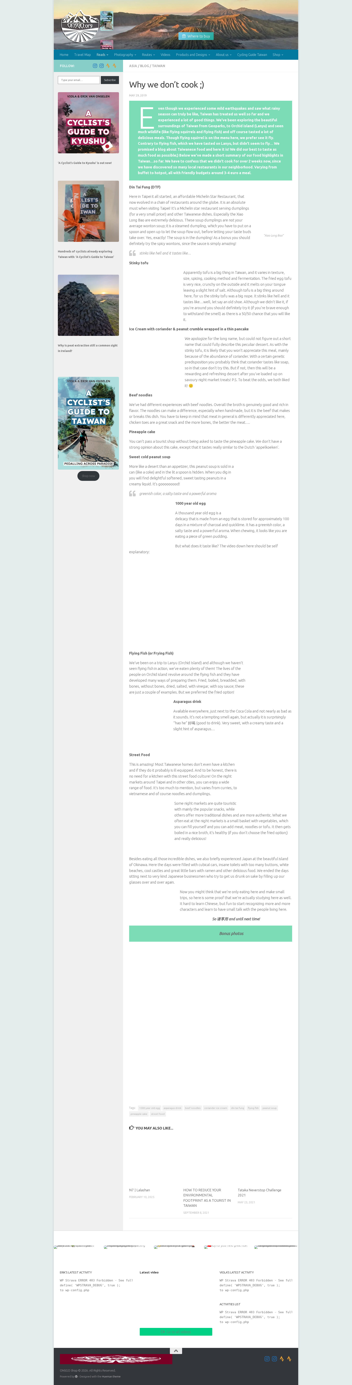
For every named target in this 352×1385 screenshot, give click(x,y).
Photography (123, 54)
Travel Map (82, 54)
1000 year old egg (149, 1108)
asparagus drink (172, 1108)
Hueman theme (111, 1376)
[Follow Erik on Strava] (108, 65)
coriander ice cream (215, 1108)
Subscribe (110, 80)
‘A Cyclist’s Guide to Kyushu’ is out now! (85, 163)
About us (222, 54)
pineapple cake (139, 1114)
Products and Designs (191, 54)
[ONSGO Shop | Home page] (80, 26)
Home (64, 54)
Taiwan (158, 66)
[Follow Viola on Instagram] (101, 65)
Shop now (88, 476)
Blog (144, 66)
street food (158, 1114)
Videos (165, 54)
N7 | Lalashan (139, 1190)
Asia (133, 66)
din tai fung (237, 1108)
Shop (276, 54)
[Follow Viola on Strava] (114, 65)
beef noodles (192, 1108)
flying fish (253, 1108)
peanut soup (270, 1108)
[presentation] (88, 122)
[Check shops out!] (106, 21)
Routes (147, 54)
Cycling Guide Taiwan (252, 54)
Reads (101, 54)
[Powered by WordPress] (76, 1376)
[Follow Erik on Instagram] (94, 65)
